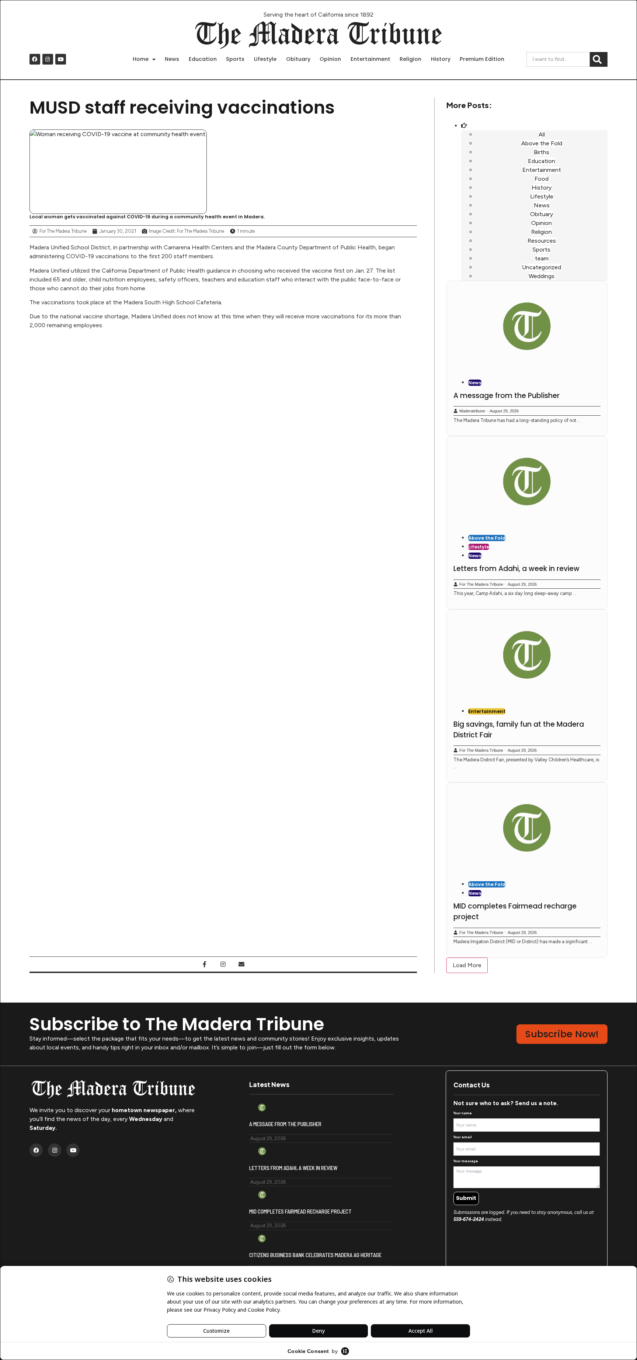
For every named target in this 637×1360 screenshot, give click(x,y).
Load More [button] (467, 965)
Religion (410, 59)
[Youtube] (60, 59)
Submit (466, 1198)
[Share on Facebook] (204, 964)
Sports (235, 59)
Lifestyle (265, 59)
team (542, 258)
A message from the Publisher (506, 396)
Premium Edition (482, 59)
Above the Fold (541, 143)
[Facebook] (34, 59)
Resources (542, 240)
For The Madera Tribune (481, 584)
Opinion (330, 59)
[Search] (599, 59)
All (542, 134)
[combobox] (558, 59)
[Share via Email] (241, 964)
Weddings (541, 276)
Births (541, 152)
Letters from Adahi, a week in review (516, 569)
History (440, 59)
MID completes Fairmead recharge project (300, 1211)
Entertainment (370, 59)
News (172, 59)
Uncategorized (541, 267)
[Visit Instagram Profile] (223, 964)
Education (203, 59)
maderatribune (472, 411)
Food (542, 178)
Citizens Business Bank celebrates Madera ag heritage (315, 1255)
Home (141, 59)
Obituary (298, 59)
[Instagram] (47, 59)
